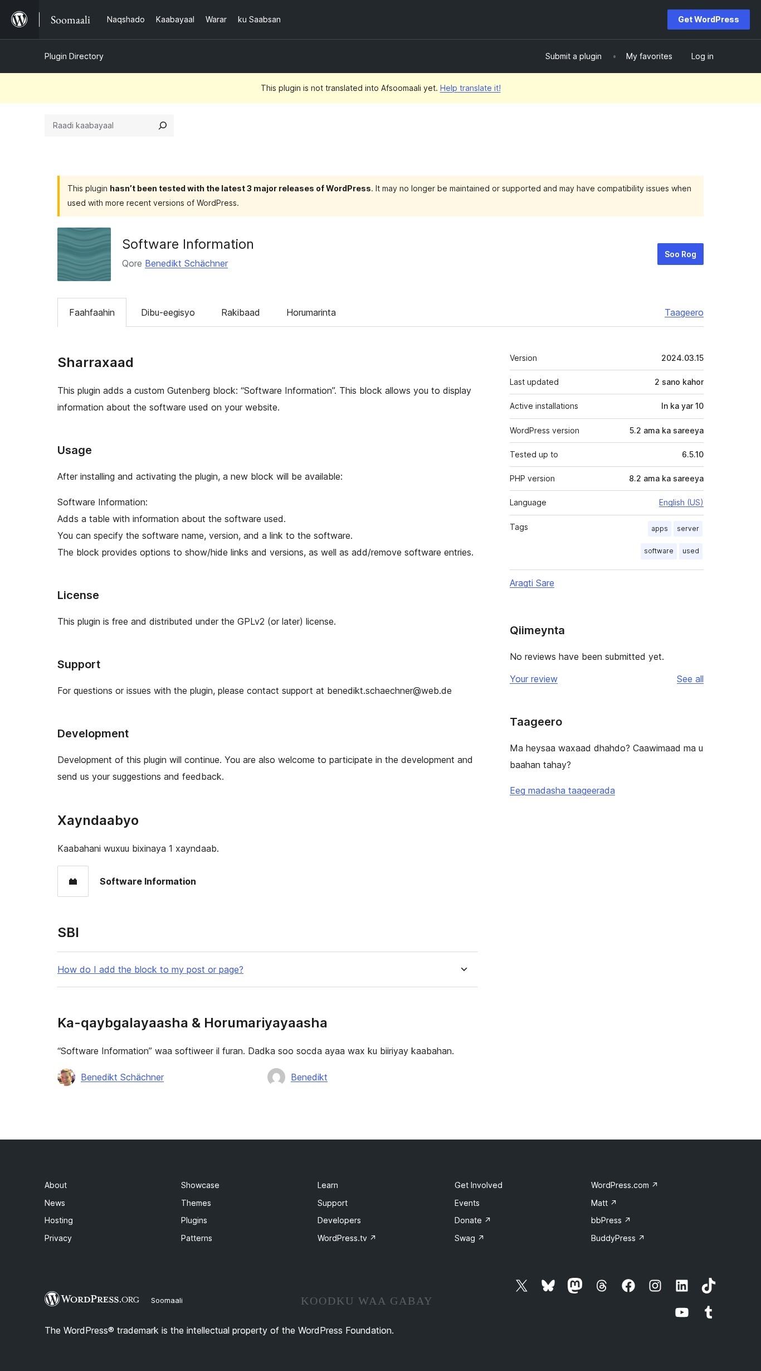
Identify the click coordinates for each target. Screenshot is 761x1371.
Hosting (59, 1220)
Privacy (58, 1238)
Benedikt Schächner (186, 263)
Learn (328, 1185)
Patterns (196, 1238)
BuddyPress (618, 1238)
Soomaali (167, 1300)
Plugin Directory (74, 56)
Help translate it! (470, 88)
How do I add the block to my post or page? (150, 969)
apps (659, 528)
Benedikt (309, 1077)
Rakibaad (240, 312)
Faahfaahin (92, 312)
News (55, 1203)
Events (467, 1203)
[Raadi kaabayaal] (163, 125)
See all (690, 678)
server (688, 528)
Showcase (200, 1185)
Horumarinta (311, 312)
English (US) (681, 502)
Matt (604, 1203)
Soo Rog (680, 254)
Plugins (194, 1220)
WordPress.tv (347, 1238)
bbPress (611, 1220)
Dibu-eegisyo (168, 312)
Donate (473, 1220)
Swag (470, 1238)
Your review (534, 678)
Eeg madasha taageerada (562, 790)
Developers (339, 1220)
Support (333, 1203)
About (56, 1185)
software (659, 551)
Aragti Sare (532, 582)
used (690, 551)
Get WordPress (708, 19)
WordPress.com (624, 1185)
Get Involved (479, 1185)
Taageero (684, 312)
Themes (196, 1203)
